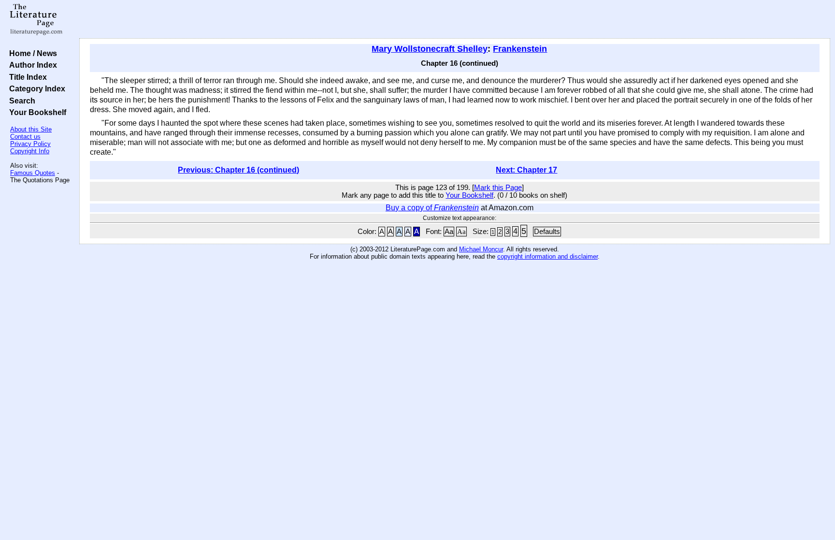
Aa (449, 231)
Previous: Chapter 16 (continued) (238, 170)
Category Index (35, 88)
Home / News (31, 53)
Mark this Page (498, 187)
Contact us (25, 136)
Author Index (31, 64)
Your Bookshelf (35, 112)
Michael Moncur (481, 249)
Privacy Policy (30, 143)
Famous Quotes (32, 172)
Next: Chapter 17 (526, 170)
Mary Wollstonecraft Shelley (430, 49)
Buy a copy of (432, 208)
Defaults (547, 231)
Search (20, 100)
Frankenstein (520, 49)
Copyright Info (29, 151)
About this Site (31, 129)
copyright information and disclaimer (547, 256)
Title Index (26, 77)
